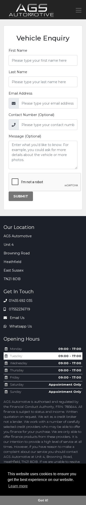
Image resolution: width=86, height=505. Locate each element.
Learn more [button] (18, 486)
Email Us (16, 318)
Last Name (18, 72)
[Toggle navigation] (78, 10)
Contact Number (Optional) (31, 115)
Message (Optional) (25, 136)
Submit (20, 196)
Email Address (20, 93)
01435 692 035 (20, 300)
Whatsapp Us (20, 326)
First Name (18, 50)
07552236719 (19, 309)
